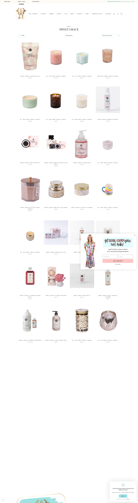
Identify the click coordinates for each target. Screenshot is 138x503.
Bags (66, 13)
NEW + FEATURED (33, 13)
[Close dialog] (134, 235)
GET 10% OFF (118, 261)
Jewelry (59, 13)
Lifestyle (79, 13)
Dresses (51, 13)
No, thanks (118, 264)
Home (87, 13)
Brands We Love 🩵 (97, 13)
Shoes (72, 13)
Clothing (43, 13)
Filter (23, 35)
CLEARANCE (108, 13)
